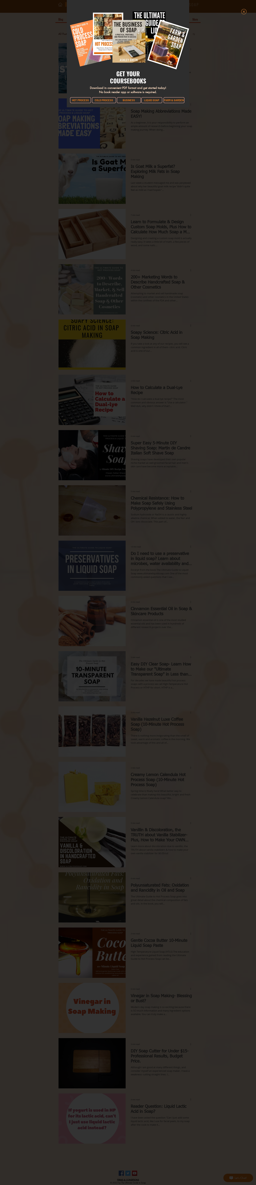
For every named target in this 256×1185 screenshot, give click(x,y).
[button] (244, 11)
